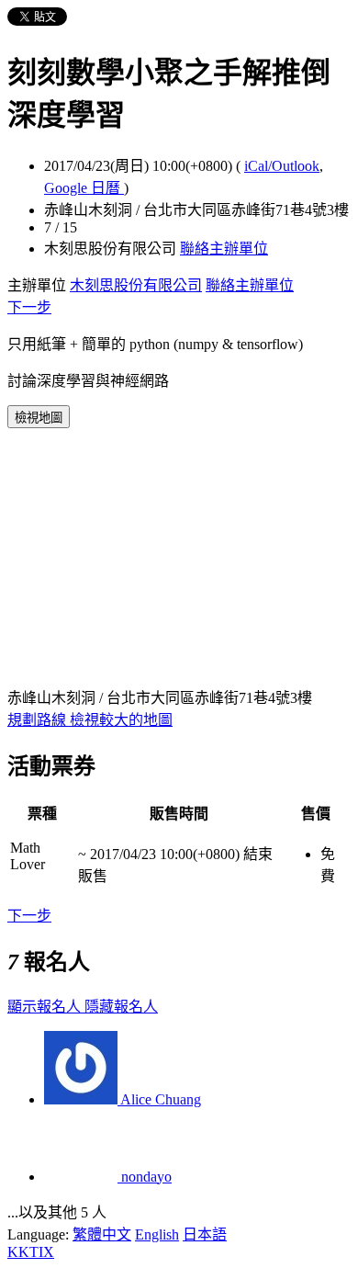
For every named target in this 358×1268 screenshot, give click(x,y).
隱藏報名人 (121, 1006)
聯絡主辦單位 (224, 248)
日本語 (205, 1234)
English (157, 1234)
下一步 (29, 307)
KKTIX (30, 1252)
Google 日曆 (84, 188)
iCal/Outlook (281, 166)
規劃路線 (38, 720)
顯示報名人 (45, 1006)
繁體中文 (102, 1234)
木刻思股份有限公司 (136, 285)
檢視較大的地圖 (121, 720)
